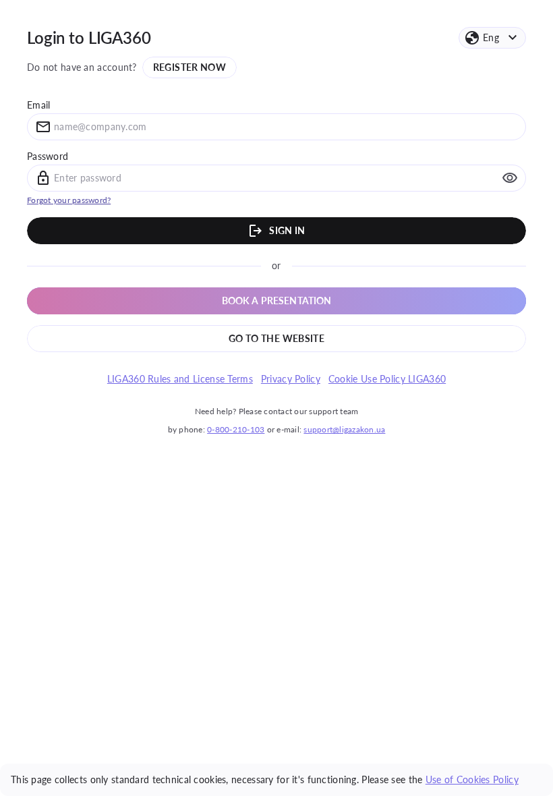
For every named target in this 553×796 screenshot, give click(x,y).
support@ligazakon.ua (344, 429)
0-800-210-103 (235, 429)
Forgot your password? (69, 200)
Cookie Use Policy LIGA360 (387, 379)
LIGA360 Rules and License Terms (180, 379)
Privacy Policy (290, 379)
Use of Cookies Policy (472, 779)
